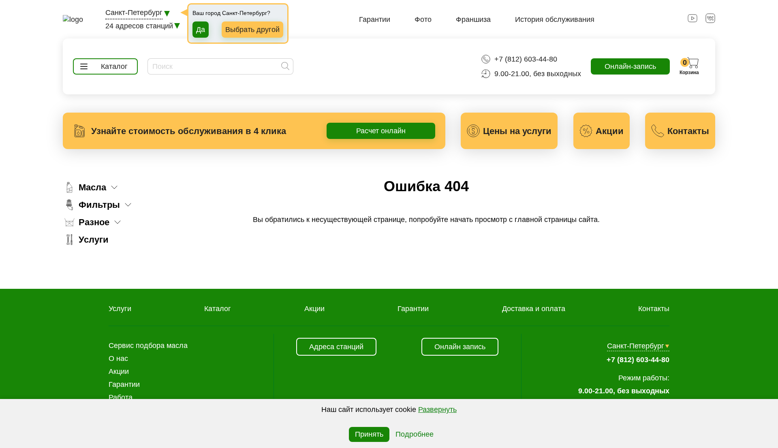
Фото (423, 19)
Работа (121, 397)
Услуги (94, 240)
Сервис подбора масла (148, 345)
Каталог (217, 309)
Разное (94, 222)
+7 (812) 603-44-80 (525, 59)
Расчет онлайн (381, 131)
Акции (314, 309)
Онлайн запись (459, 347)
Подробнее (414, 434)
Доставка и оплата (533, 309)
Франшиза (473, 19)
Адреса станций (336, 347)
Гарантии (374, 19)
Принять (369, 434)
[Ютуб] (692, 21)
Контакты (653, 309)
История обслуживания (554, 19)
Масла (92, 187)
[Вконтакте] (710, 21)
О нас (118, 358)
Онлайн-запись (630, 66)
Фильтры (99, 205)
